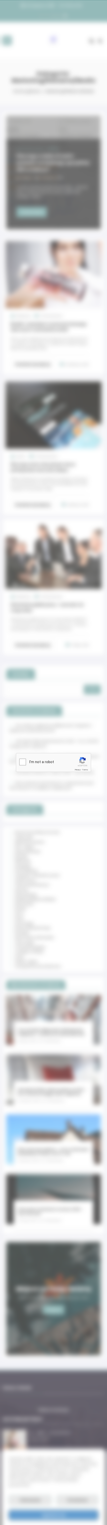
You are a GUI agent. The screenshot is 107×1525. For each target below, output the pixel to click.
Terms (85, 770)
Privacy (78, 770)
